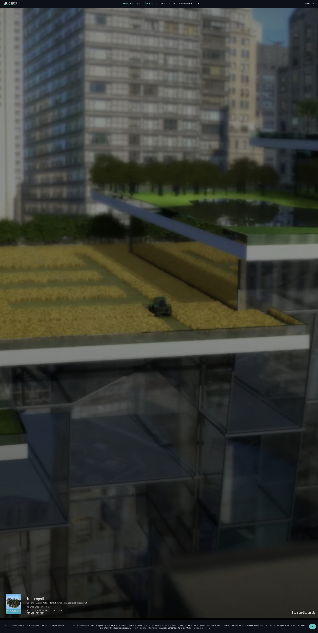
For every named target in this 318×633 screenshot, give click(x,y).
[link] (10, 3)
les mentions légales (172, 628)
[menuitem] (128, 4)
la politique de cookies (191, 628)
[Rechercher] (198, 4)
